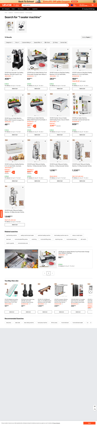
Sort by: (84, 37)
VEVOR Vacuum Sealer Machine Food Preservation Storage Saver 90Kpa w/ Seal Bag (37, 74)
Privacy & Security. (56, 423)
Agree (89, 423)
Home (6, 12)
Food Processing (28, 12)
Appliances (11, 12)
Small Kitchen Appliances (19, 12)
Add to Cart (15, 88)
